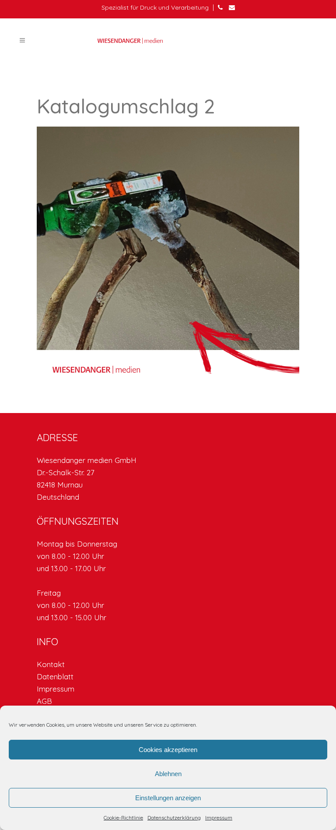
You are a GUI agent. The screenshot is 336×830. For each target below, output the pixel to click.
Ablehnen (168, 773)
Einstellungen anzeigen (168, 798)
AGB (44, 701)
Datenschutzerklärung (174, 817)
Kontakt (51, 664)
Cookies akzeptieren (168, 749)
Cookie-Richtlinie (123, 817)
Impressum (218, 817)
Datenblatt (55, 676)
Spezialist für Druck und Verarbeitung (155, 7)
